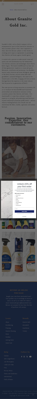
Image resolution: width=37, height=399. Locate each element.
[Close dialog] (35, 182)
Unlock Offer (24, 211)
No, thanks (24, 216)
